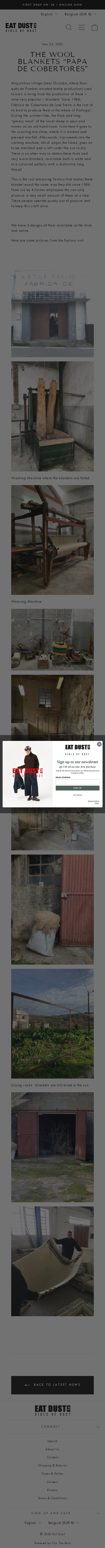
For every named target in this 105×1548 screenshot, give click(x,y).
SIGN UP (77, 788)
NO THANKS (77, 795)
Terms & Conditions (93, 801)
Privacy (97, 803)
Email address (62, 777)
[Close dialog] (99, 744)
